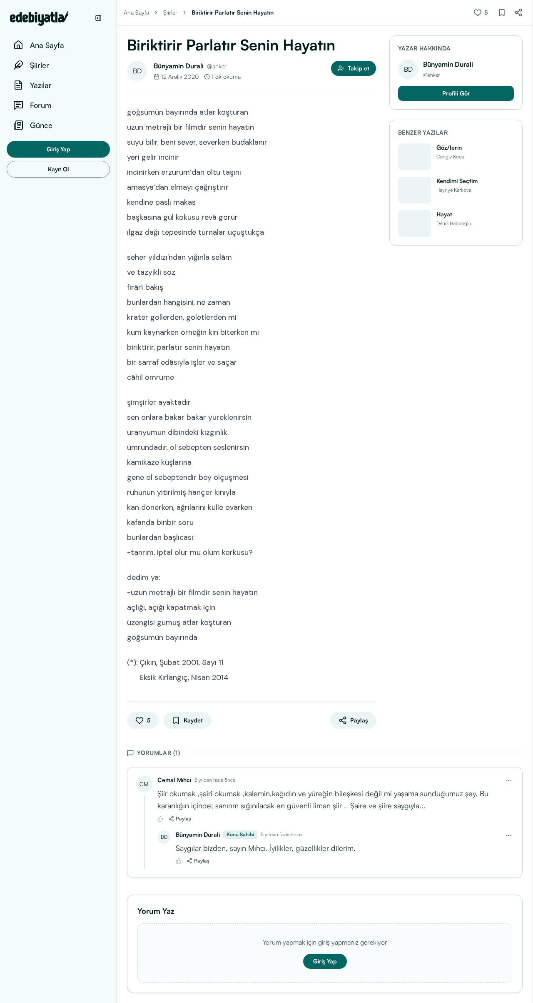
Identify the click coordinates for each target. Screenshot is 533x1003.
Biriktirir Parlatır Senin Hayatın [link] (233, 12)
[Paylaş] (518, 12)
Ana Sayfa (136, 12)
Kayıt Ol (58, 169)
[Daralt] (98, 17)
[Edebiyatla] (50, 18)
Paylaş (183, 818)
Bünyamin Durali (179, 66)
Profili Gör (456, 93)
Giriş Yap (58, 149)
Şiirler (170, 12)
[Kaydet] (501, 12)
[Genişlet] (116, 501)
